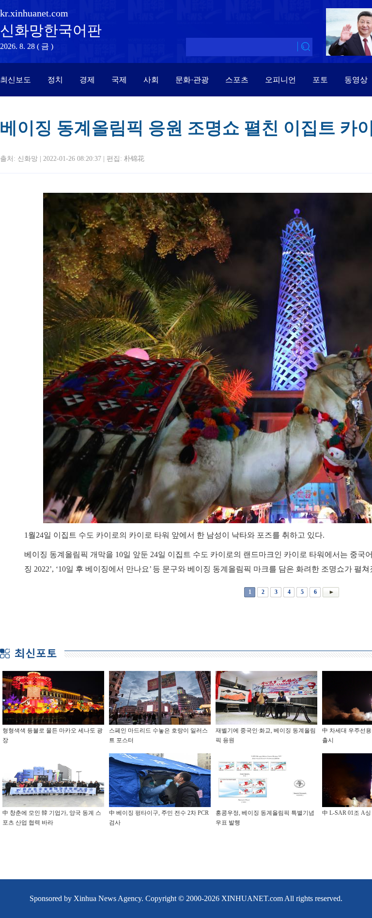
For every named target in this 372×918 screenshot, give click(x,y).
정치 (55, 80)
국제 (119, 80)
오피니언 (280, 80)
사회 (151, 80)
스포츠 (236, 80)
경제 (87, 80)
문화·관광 (192, 80)
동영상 (356, 80)
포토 (320, 80)
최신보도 (15, 80)
